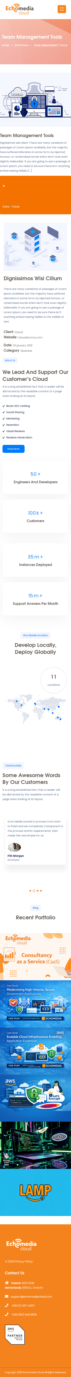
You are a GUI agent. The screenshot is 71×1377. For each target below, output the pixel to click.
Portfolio (22, 45)
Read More (13, 449)
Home (5, 45)
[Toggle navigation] (62, 9)
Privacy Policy (24, 1261)
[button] (30, 891)
